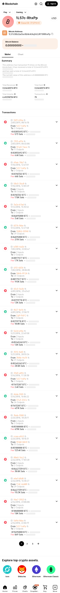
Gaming (19, 12)
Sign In (53, 4)
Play (5, 12)
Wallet (8, 54)
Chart (20, 54)
